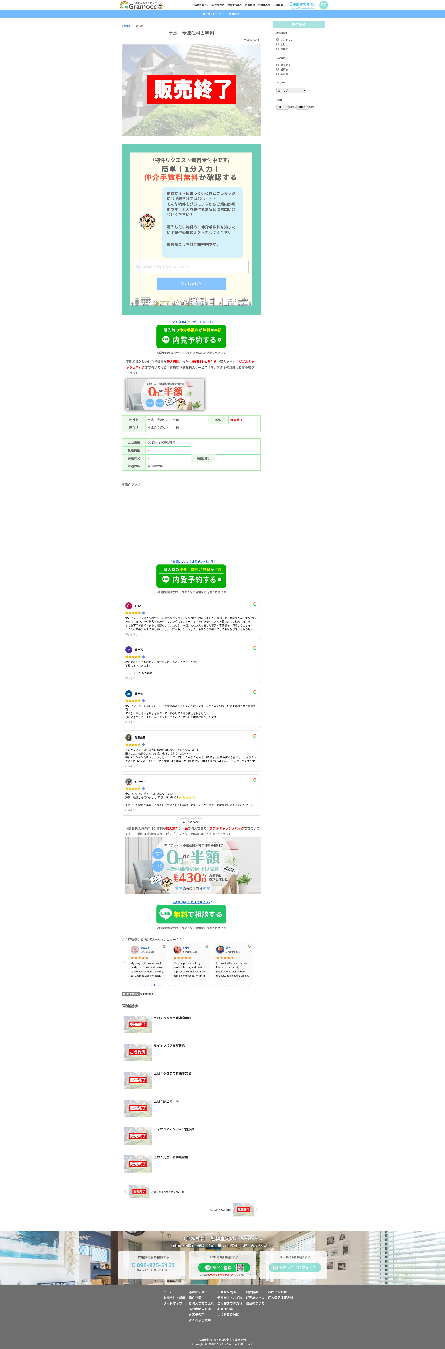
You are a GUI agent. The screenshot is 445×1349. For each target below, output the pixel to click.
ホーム (168, 1292)
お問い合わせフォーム (297, 1267)
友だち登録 (221, 1267)
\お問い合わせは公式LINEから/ (193, 561)
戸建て (284, 49)
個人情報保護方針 (280, 1298)
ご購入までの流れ (201, 1303)
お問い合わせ (277, 1292)
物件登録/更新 (132, 993)
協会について (255, 1303)
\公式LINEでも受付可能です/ (192, 322)
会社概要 (252, 1292)
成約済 (284, 69)
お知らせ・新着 (174, 1298)
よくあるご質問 (200, 1320)
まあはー (231, 947)
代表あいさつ (255, 1298)
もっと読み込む (191, 822)
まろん (187, 947)
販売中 (284, 74)
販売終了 (285, 65)
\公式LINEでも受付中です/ (192, 902)
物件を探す (148, 993)
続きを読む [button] (131, 634)
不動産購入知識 (200, 1309)
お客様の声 (196, 1314)
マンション (286, 40)
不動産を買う (198, 1292)
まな (142, 947)
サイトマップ (172, 1303)
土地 (283, 44)
